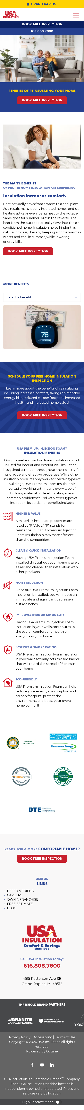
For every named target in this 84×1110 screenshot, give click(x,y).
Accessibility (43, 1037)
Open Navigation (76, 15)
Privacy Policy (19, 1037)
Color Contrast (59, 1102)
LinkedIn (52, 1065)
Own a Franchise (22, 899)
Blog (11, 908)
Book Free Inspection (42, 24)
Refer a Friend (20, 891)
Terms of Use (65, 1037)
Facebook (32, 1065)
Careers (14, 895)
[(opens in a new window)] (18, 1021)
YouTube (42, 1065)
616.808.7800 (42, 31)
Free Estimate (20, 904)
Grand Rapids (43, 4)
